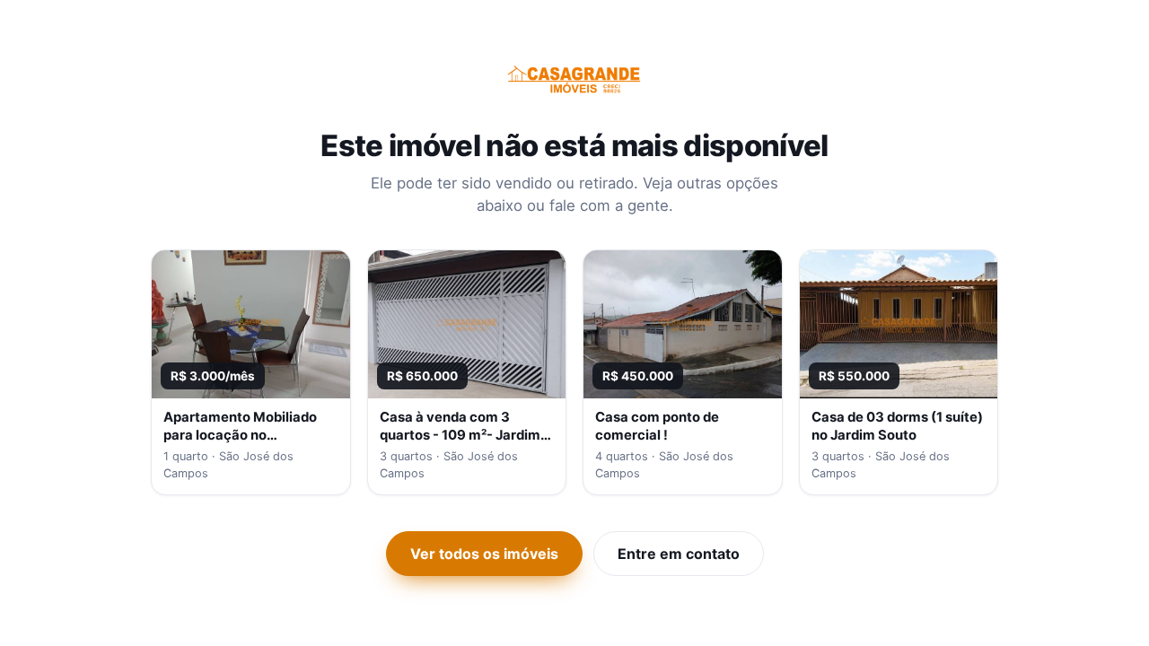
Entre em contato (679, 554)
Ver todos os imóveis (484, 554)
